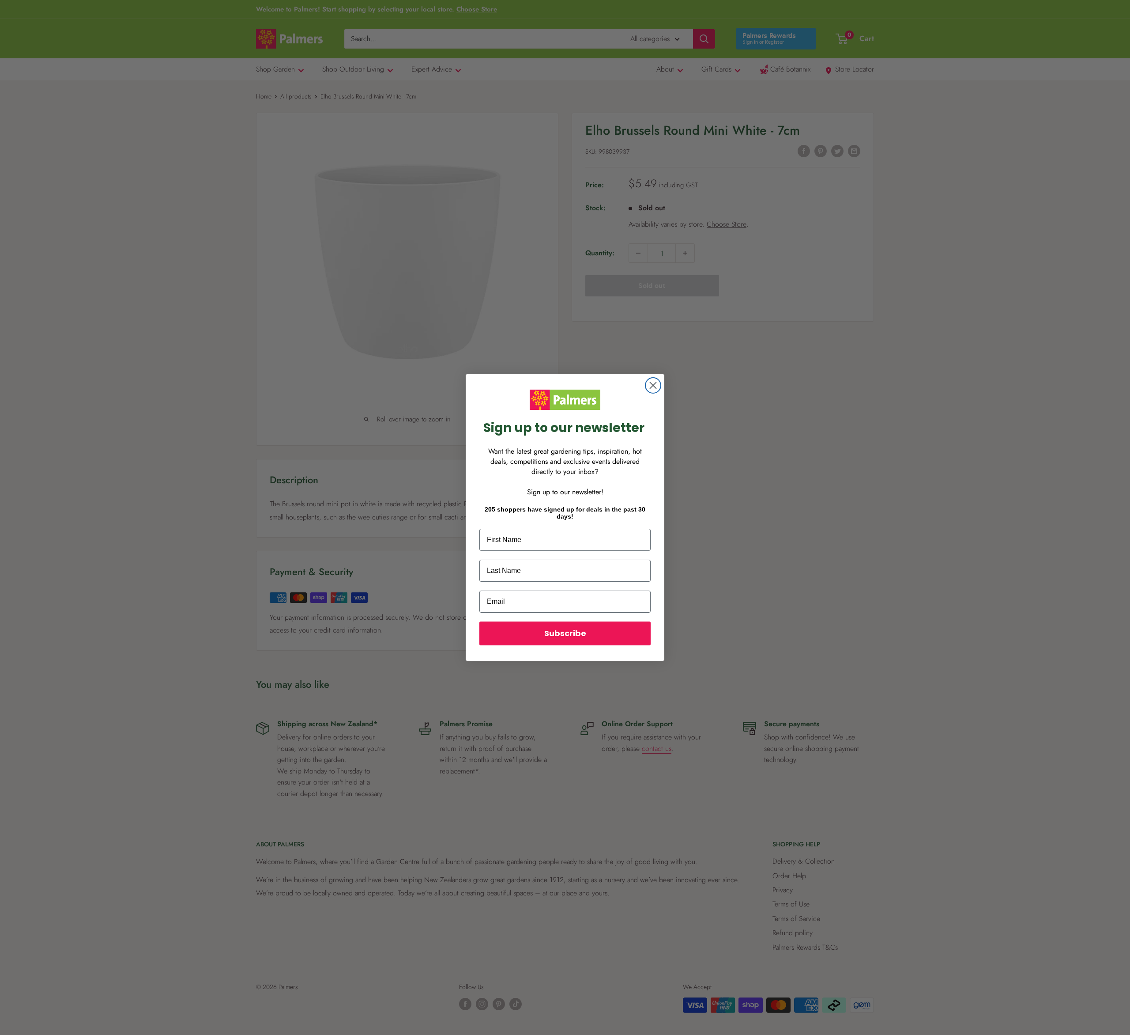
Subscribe (565, 633)
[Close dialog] (653, 385)
